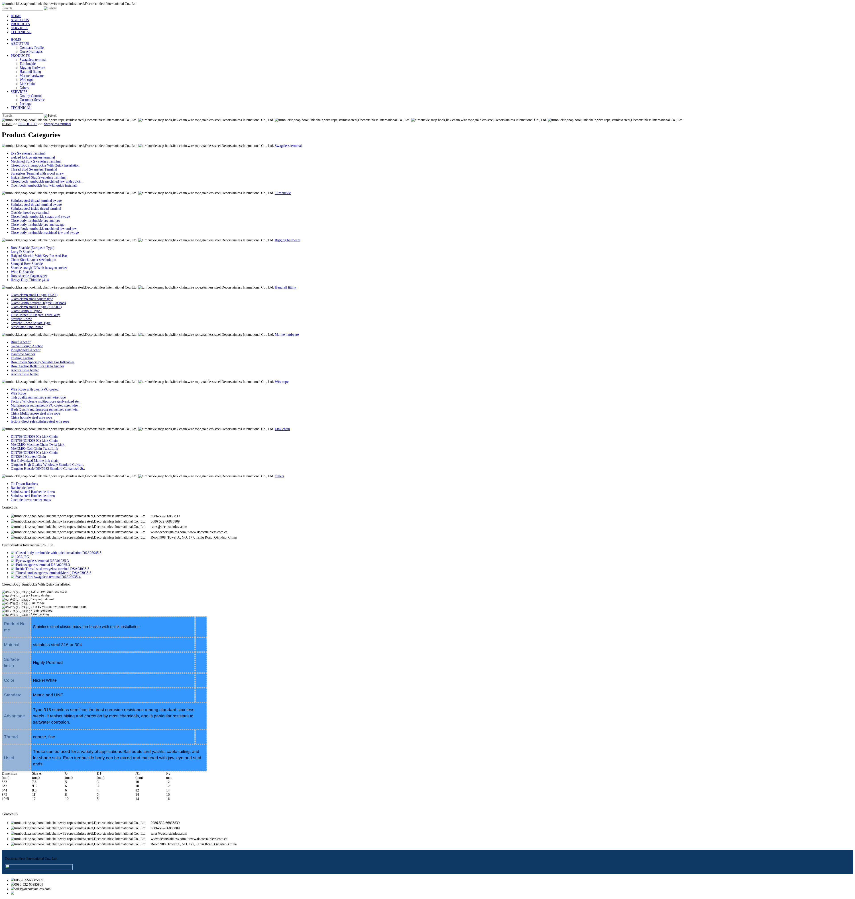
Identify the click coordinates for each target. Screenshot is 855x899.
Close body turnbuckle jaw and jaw (36, 220)
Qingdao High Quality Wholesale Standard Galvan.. (47, 464)
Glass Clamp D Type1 (26, 311)
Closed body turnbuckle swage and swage (40, 216)
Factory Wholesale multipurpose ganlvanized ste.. (45, 401)
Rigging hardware (32, 67)
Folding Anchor (22, 358)
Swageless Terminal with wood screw (37, 173)
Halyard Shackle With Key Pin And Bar (39, 256)
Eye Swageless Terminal (28, 153)
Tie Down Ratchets (24, 484)
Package (25, 104)
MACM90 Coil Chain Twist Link (34, 448)
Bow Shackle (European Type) (32, 248)
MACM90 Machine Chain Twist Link (37, 444)
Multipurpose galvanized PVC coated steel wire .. (45, 405)
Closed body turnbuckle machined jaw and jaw (44, 228)
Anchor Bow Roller (25, 370)
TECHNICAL (21, 32)
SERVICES (19, 28)
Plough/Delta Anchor (26, 350)
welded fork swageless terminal (33, 157)
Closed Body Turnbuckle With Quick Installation (45, 165)
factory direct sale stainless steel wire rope (40, 421)
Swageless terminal (33, 59)
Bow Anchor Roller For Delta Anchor (37, 366)
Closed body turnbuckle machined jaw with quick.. (46, 181)
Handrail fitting (30, 71)
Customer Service (32, 100)
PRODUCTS (20, 24)
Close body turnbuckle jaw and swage (37, 224)
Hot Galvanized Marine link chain (35, 460)
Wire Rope (18, 393)
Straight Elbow (21, 319)
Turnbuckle (28, 63)
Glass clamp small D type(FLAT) (34, 295)
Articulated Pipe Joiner (27, 327)
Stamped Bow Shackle (27, 264)
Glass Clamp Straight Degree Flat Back (38, 303)
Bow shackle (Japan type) (29, 276)
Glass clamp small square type (32, 299)
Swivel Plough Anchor (27, 346)
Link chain (27, 83)
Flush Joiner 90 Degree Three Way (35, 315)
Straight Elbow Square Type (31, 323)
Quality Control (31, 96)
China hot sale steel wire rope (31, 417)
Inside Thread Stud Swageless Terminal (38, 177)
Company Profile (32, 47)
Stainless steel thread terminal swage (36, 200)
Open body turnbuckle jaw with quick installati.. (44, 185)
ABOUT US (20, 20)
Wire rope (26, 79)
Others (24, 87)
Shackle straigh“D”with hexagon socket (39, 268)
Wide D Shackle (22, 272)
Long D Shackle (22, 252)
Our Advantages (31, 51)
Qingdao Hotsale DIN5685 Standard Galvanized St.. (48, 468)
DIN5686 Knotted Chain (28, 456)
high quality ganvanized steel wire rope (38, 397)
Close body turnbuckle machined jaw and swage (45, 232)
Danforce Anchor (23, 354)
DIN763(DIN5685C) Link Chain (34, 436)
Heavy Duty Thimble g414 (30, 280)
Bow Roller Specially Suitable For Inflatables (42, 362)
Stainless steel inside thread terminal (36, 208)
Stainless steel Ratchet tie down (33, 492)
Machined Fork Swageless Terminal (36, 161)
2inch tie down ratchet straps (31, 500)
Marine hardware (32, 75)
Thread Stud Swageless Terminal (34, 169)
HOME (16, 16)
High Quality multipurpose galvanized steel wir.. (45, 409)
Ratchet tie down (23, 488)
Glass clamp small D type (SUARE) (36, 307)
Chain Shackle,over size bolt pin (33, 260)
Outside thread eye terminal (30, 212)
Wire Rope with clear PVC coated (35, 389)
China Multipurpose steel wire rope (35, 413)
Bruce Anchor (21, 342)
